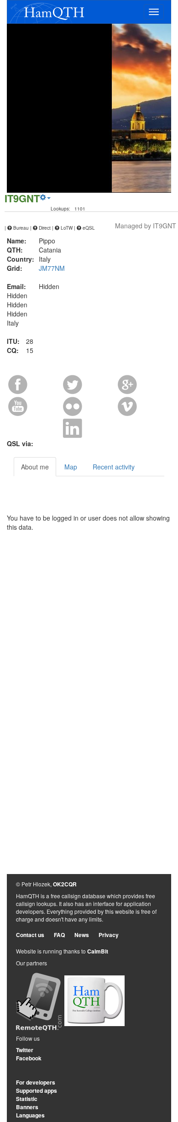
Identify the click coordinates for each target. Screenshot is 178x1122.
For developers (35, 1082)
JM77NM (52, 268)
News (81, 935)
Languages (30, 1115)
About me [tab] (35, 466)
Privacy (109, 935)
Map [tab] (70, 466)
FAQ (59, 935)
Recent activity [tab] (114, 466)
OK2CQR (65, 884)
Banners (27, 1107)
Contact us (30, 935)
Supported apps (36, 1090)
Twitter (24, 1050)
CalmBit (97, 951)
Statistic (26, 1099)
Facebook (29, 1058)
